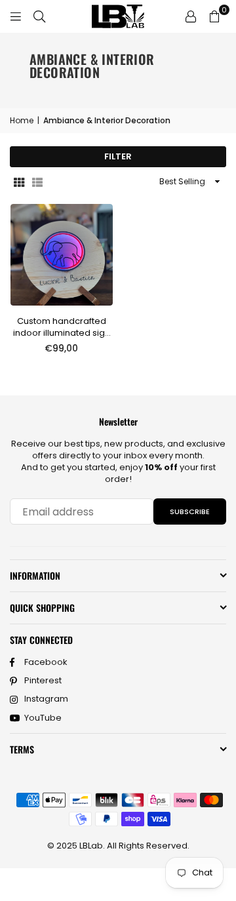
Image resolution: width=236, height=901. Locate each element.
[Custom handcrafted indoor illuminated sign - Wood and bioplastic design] (61, 255)
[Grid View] (19, 181)
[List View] (37, 181)
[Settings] (191, 16)
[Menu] (16, 16)
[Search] (39, 16)
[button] (214, 16)
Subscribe (190, 511)
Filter (118, 156)
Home (21, 120)
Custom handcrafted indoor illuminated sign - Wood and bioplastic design (61, 327)
